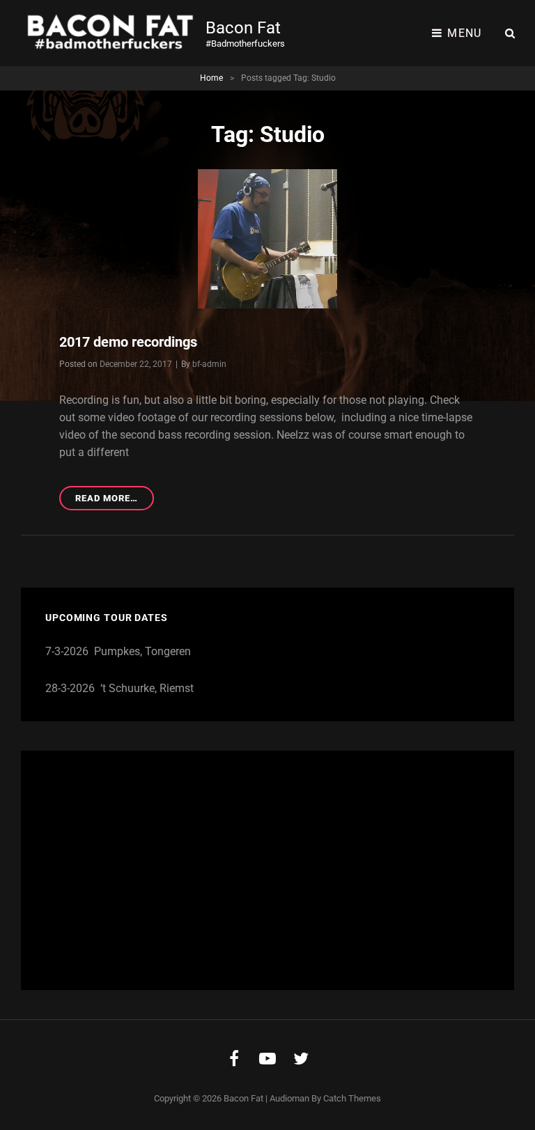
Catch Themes (352, 1098)
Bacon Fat (243, 28)
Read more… (114, 501)
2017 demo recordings (128, 341)
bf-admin (209, 364)
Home (211, 78)
